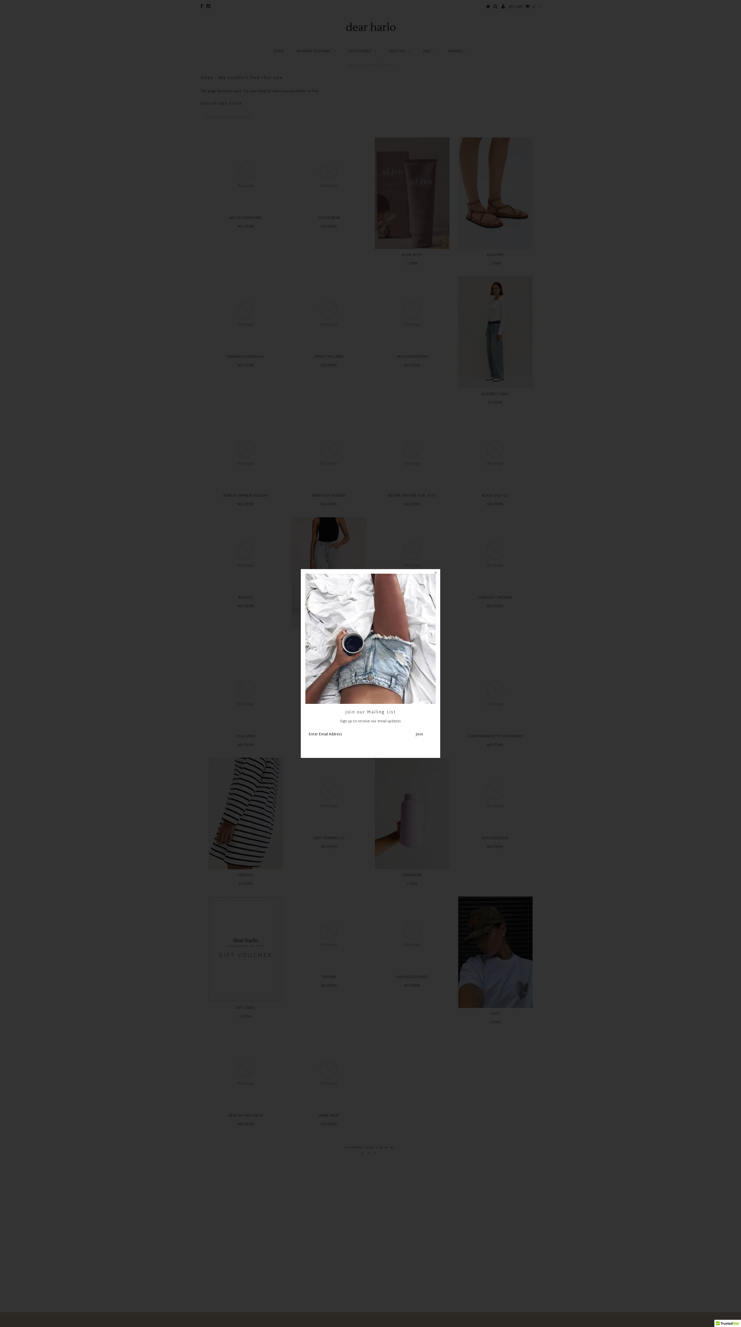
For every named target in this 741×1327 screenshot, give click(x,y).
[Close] (435, 573)
